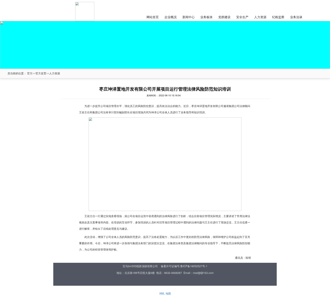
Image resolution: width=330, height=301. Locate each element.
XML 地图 (165, 293)
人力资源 (260, 17)
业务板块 (206, 17)
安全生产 (242, 17)
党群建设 (224, 17)
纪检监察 (278, 17)
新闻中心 (188, 17)
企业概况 (170, 17)
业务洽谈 (296, 17)
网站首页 (152, 17)
